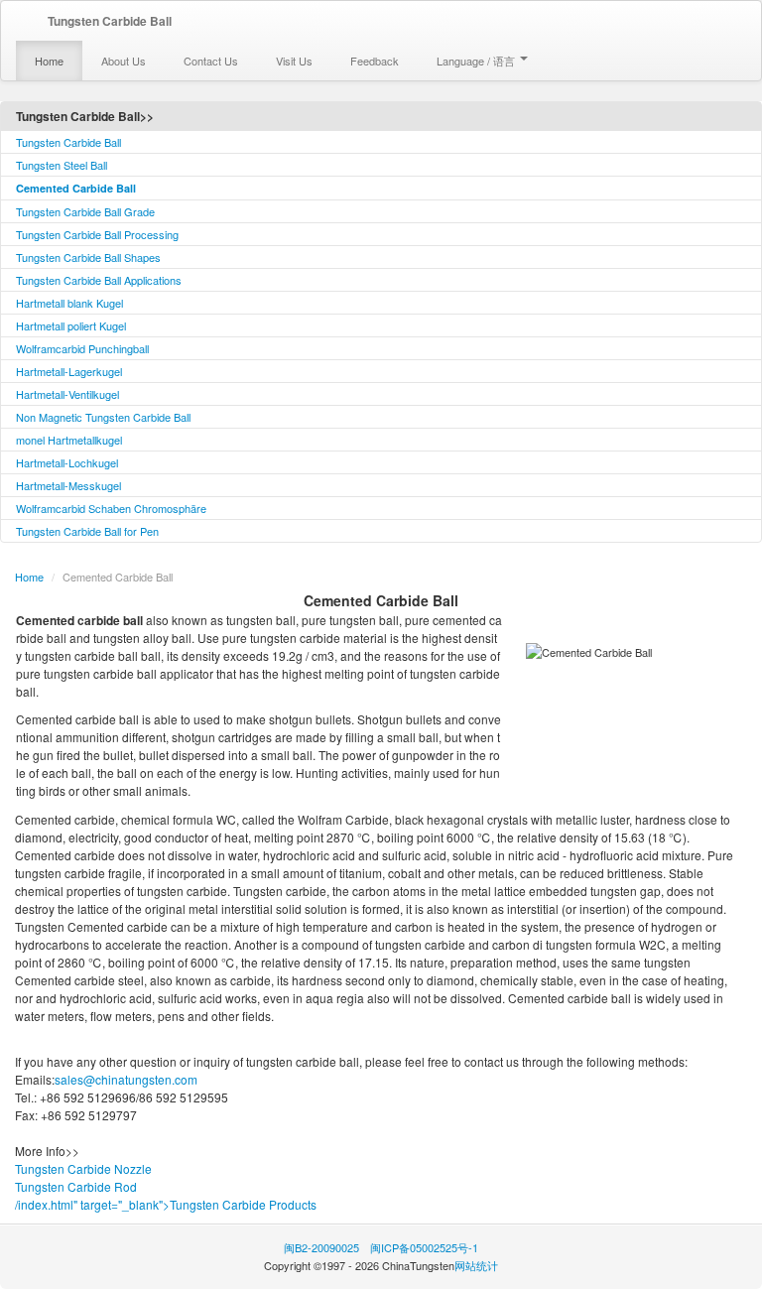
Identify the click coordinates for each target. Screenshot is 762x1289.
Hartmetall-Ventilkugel (67, 394)
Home (49, 60)
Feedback (374, 60)
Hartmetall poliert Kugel (71, 325)
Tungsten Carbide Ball (68, 142)
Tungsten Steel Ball (61, 165)
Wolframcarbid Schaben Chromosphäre (111, 508)
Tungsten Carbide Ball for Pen (87, 531)
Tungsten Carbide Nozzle (83, 1168)
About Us (123, 60)
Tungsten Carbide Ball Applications (99, 280)
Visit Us (294, 60)
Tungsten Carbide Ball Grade (85, 211)
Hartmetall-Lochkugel (67, 462)
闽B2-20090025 (321, 1247)
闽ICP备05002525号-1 (424, 1247)
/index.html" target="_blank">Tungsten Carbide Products (166, 1204)
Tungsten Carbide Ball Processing (97, 234)
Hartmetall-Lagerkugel (69, 371)
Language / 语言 (477, 60)
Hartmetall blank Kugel (69, 303)
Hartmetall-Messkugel (68, 485)
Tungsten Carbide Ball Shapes (88, 257)
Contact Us (211, 60)
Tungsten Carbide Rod (76, 1186)
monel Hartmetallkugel (69, 440)
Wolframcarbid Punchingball (82, 348)
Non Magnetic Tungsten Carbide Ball (103, 417)
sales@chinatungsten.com (126, 1079)
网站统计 (476, 1265)
